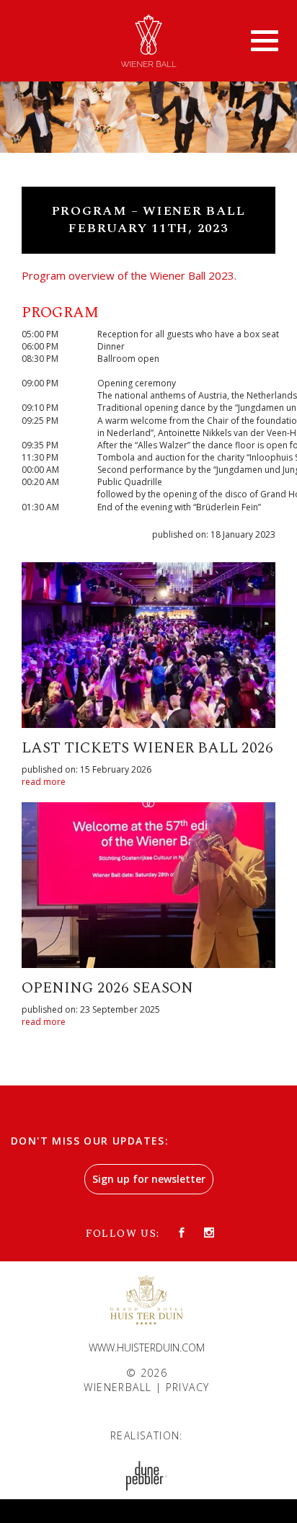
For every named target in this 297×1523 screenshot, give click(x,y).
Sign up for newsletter (148, 1179)
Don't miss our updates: (90, 1140)
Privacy (188, 1387)
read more (44, 782)
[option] (148, 105)
